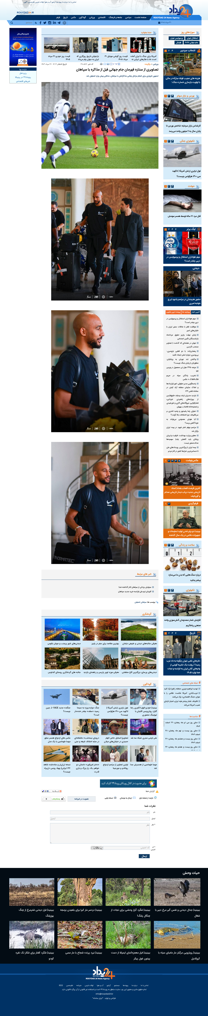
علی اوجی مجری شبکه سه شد (144, 738)
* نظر (153, 825)
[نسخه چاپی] (101, 64)
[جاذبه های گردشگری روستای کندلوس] (62, 658)
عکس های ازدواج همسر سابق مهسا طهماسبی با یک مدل (57, 739)
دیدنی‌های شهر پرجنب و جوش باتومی (64, 643)
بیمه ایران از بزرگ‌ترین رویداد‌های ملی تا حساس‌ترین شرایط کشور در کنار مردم (182, 449)
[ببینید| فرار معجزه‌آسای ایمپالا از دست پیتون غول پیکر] (128, 935)
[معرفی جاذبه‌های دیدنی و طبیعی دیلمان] (138, 629)
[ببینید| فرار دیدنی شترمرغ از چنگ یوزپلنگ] (31, 892)
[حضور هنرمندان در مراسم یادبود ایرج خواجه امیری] (182, 284)
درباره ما (65, 2)
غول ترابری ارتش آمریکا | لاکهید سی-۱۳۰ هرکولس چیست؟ (117, 711)
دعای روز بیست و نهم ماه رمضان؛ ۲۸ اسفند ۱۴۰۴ (182, 732)
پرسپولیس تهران (176, 38)
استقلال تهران (192, 38)
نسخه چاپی (109, 798)
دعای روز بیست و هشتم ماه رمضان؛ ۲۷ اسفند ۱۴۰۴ (182, 740)
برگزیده (147, 64)
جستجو (116, 985)
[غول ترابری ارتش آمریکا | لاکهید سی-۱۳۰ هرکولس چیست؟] (114, 696)
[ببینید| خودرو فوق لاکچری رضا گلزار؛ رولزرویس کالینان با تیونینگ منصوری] (143, 696)
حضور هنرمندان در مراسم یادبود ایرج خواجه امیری (184, 301)
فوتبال (178, 42)
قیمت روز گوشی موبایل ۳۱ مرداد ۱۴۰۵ (116, 58)
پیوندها (59, 2)
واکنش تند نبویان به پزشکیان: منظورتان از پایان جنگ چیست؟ (182, 361)
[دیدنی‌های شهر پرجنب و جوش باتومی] (62, 629)
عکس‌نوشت (192, 460)
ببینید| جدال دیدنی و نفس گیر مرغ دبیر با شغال (177, 913)
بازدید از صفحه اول (146, 798)
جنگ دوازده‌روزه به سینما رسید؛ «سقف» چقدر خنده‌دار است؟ (86, 711)
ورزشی (155, 64)
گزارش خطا (150, 791)
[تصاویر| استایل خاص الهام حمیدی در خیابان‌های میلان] (114, 726)
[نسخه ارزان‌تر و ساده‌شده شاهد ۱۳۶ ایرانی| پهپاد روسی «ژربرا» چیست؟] (56, 753)
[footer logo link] (101, 975)
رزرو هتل (23, 73)
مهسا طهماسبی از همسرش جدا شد (143, 766)
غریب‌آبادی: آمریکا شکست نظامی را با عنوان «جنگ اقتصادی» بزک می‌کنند (182, 695)
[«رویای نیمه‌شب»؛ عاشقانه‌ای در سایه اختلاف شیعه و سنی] (85, 726)
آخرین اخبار (196, 312)
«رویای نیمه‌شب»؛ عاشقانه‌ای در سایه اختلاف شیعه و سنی (86, 739)
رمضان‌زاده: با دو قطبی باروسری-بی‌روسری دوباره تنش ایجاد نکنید (182, 353)
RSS (61, 985)
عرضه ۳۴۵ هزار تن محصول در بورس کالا (182, 369)
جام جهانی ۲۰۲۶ (191, 42)
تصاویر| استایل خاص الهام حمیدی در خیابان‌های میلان (116, 739)
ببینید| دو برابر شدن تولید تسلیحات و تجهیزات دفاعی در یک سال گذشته (184, 533)
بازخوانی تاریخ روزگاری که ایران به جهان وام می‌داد (88, 58)
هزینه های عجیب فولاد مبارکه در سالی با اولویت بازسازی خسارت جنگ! (183, 80)
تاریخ (192, 633)
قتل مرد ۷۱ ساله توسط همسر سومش (184, 216)
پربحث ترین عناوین (173, 312)
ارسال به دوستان (126, 798)
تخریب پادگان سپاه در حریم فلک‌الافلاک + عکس (182, 377)
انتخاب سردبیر (187, 50)
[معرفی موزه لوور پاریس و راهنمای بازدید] (100, 658)
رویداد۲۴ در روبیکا (23, 77)
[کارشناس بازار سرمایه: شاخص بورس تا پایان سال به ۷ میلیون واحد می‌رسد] (182, 110)
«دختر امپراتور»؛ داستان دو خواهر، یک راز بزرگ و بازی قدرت (87, 768)
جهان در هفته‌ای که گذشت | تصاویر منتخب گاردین (182, 344)
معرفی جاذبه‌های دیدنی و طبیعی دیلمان (139, 643)
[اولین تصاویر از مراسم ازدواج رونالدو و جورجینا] (114, 753)
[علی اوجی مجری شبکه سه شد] (143, 726)
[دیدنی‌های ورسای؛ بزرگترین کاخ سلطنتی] (138, 658)
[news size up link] (119, 64)
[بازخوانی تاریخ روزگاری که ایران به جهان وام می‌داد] (85, 45)
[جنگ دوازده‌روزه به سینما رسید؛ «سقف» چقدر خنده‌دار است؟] (85, 696)
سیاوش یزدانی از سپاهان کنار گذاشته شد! (135, 587)
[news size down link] (111, 64)
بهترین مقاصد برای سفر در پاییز (105, 643)
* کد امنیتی (153, 848)
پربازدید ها (186, 312)
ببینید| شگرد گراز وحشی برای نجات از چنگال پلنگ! (130, 913)
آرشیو (54, 2)
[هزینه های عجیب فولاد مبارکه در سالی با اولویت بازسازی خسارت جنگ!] (182, 64)
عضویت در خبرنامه (81, 799)
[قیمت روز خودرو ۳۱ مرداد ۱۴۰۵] (57, 45)
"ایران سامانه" (97, 998)
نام (154, 812)
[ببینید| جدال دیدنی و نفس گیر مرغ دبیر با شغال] (177, 892)
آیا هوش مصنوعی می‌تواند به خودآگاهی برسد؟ (182, 421)
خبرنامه (78, 985)
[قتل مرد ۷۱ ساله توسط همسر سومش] (182, 201)
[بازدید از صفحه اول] (155, 797)
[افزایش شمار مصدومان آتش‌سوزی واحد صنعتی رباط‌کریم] (182, 604)
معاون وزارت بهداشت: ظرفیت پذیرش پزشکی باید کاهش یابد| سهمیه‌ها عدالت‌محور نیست (182, 439)
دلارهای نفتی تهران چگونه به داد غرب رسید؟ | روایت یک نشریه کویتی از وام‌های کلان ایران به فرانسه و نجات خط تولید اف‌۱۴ (183, 667)
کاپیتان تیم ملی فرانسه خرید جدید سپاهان (134, 591)
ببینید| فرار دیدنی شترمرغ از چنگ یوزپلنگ (36, 913)
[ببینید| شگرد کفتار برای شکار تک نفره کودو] (31, 935)
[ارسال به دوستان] (105, 64)
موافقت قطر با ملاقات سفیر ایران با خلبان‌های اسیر (182, 328)
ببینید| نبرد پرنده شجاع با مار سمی (83, 953)
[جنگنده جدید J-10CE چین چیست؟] (56, 696)
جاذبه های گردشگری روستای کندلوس (64, 672)
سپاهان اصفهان (140, 602)
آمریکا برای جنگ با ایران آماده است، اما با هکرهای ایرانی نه (143, 58)
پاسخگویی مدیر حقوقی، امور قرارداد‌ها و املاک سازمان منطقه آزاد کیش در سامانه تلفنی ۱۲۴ (182, 387)
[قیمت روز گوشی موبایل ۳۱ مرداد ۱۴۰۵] (114, 45)
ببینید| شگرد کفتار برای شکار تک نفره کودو (35, 956)
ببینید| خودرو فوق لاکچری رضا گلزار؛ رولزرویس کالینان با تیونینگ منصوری (143, 711)
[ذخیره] (108, 64)
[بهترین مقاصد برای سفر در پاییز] (100, 629)
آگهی (25, 2)
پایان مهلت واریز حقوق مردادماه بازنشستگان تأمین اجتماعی (182, 336)
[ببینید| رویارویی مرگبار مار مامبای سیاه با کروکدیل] (177, 935)
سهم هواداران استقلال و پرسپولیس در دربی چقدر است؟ (183, 259)
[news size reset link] (115, 64)
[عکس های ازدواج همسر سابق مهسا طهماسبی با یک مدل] (56, 726)
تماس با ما (72, 2)
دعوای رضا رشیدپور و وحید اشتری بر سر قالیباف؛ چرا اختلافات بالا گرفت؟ (182, 413)
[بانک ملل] (23, 47)
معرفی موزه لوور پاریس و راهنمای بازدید (101, 672)
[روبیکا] (128, 783)
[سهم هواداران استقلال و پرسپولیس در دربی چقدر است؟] (182, 243)
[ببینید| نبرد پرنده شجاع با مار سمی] (80, 935)
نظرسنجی (31, 2)
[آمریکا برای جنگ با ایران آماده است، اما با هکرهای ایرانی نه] (143, 45)
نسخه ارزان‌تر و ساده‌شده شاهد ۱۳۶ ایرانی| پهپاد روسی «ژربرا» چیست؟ (56, 768)
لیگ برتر (191, 229)
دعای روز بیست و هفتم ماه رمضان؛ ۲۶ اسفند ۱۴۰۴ (182, 748)
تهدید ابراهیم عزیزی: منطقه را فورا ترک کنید (181, 688)
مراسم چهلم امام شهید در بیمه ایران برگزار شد (182, 429)
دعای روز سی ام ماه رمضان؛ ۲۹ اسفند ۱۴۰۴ (182, 724)
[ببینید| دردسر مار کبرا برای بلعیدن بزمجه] (80, 892)
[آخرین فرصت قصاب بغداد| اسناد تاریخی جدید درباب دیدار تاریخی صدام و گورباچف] (182, 474)
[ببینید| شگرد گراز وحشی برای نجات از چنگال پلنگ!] (128, 892)
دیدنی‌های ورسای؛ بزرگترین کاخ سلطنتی (139, 672)
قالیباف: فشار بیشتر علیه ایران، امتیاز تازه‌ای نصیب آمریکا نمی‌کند (182, 703)
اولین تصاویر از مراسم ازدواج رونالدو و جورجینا (115, 766)
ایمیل (153, 818)
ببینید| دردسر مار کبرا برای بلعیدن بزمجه (81, 910)
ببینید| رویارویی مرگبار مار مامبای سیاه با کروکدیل (179, 956)
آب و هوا (48, 2)
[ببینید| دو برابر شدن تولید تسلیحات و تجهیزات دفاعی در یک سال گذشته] (182, 517)
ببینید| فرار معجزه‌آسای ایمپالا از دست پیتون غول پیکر (130, 956)
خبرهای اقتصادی (23, 81)
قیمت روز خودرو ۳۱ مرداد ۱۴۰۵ (59, 58)
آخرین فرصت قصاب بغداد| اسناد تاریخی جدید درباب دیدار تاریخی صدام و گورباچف (182, 492)
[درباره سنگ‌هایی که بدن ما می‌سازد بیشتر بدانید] (182, 559)
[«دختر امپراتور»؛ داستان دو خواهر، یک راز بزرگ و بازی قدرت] (85, 753)
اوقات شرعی (39, 2)
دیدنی (196, 268)
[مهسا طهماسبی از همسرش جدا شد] (143, 753)
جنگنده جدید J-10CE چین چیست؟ (58, 709)
